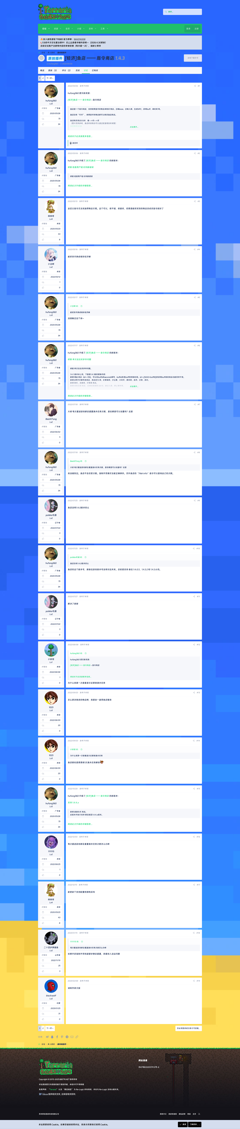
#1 (199, 86)
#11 (198, 596)
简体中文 (163, 1114)
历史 (78, 70)
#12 (198, 645)
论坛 (44, 28)
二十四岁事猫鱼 (51, 947)
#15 (198, 789)
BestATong (51, 419)
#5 (199, 297)
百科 (91, 28)
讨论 (86, 70)
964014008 (79, 39)
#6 (198, 345)
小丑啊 (51, 264)
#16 (198, 837)
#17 (198, 885)
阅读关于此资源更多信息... (80, 136)
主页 (194, 1114)
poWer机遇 (51, 515)
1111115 (51, 851)
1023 (51, 707)
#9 (198, 500)
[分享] (195, 86)
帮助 (189, 1114)
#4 (198, 249)
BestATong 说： (77, 461)
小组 (79, 28)
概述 (42, 70)
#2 (199, 153)
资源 (56, 28)
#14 (198, 741)
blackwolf (51, 995)
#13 (198, 693)
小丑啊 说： (75, 306)
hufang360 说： (77, 653)
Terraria (53, 1089)
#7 (199, 404)
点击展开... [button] (134, 127)
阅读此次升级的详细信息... (80, 185)
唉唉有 (51, 216)
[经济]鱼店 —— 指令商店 (79, 100)
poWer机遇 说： (77, 557)
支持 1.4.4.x (73, 802)
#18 (198, 933)
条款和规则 (172, 1114)
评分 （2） (67, 70)
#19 (198, 981)
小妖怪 (51, 659)
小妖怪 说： (75, 749)
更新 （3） (53, 70)
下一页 (49, 78)
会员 (68, 28)
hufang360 (53, 64)
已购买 (95, 70)
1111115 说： (75, 942)
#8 (198, 452)
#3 (199, 201)
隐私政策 (182, 1114)
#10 (198, 548)
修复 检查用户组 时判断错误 (81, 167)
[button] (49, 28)
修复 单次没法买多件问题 (79, 359)
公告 (70, 42)
